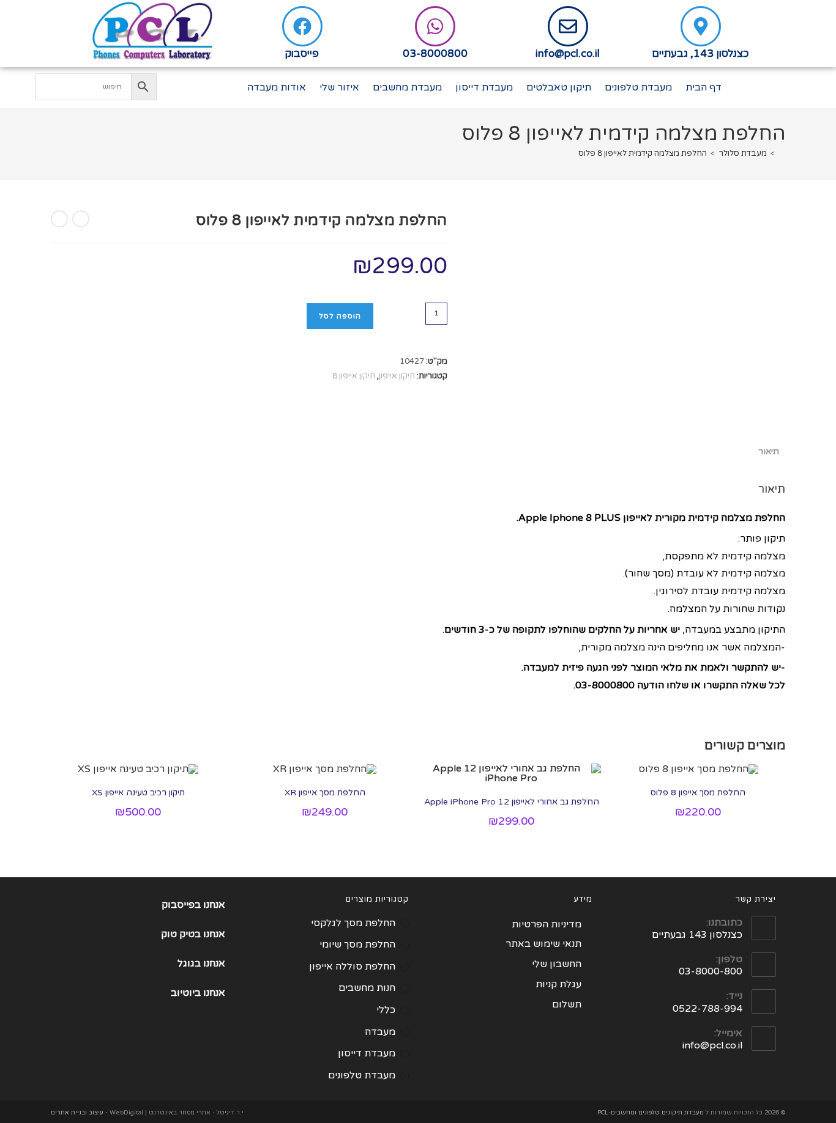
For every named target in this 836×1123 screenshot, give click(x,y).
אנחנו (214, 934)
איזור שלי (339, 87)
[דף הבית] (782, 153)
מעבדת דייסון (484, 87)
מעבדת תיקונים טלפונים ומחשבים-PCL (650, 1112)
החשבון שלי (556, 964)
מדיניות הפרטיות (546, 924)
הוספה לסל (340, 316)
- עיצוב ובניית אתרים (79, 1112)
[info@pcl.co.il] (568, 26)
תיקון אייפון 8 (353, 376)
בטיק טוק (182, 934)
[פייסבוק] (302, 26)
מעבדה (380, 1032)
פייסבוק (302, 53)
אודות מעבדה (276, 87)
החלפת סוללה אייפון (352, 966)
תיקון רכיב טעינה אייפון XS (138, 792)
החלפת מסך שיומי (357, 944)
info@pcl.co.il (568, 53)
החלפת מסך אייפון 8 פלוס (698, 792)
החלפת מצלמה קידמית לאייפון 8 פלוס (642, 153)
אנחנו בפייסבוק (193, 905)
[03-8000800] (435, 26)
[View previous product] (80, 218)
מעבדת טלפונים (638, 87)
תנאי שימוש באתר (543, 944)
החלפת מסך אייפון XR (325, 792)
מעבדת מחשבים (407, 87)
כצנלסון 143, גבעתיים (700, 53)
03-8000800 (435, 53)
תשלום (566, 1004)
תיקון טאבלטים (558, 87)
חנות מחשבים (366, 988)
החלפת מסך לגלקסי (353, 923)
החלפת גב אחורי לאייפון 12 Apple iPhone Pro (511, 802)
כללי (385, 1010)
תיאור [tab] (768, 451)
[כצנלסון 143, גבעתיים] (701, 26)
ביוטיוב (186, 993)
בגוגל (189, 963)
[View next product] (59, 218)
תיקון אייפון (397, 376)
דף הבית (703, 87)
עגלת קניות (558, 984)
